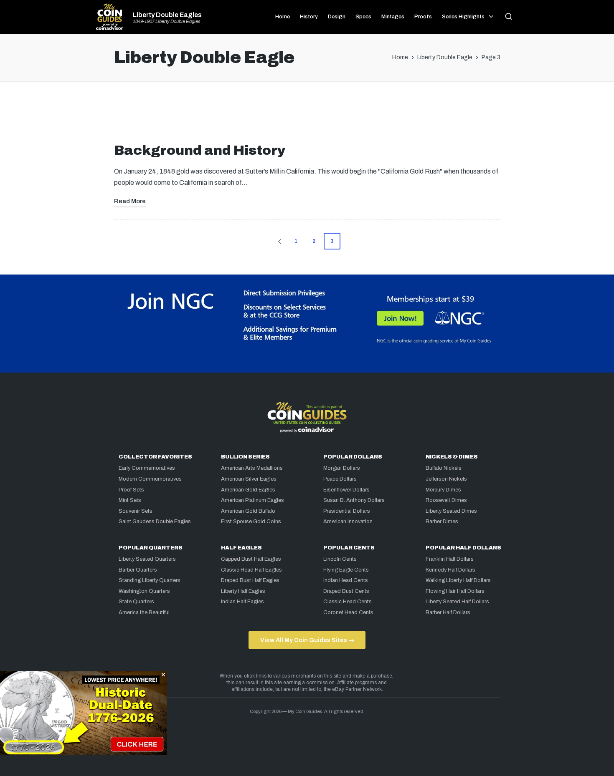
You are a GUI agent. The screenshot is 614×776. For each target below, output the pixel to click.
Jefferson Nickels (446, 479)
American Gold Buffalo (248, 511)
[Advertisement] (307, 115)
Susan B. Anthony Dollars (354, 500)
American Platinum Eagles (252, 500)
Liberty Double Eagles (167, 15)
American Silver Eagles (249, 479)
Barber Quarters (138, 570)
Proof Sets (131, 490)
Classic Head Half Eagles (251, 570)
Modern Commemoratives (150, 479)
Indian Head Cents (345, 580)
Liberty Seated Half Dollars (457, 602)
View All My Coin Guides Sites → (307, 640)
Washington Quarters (144, 591)
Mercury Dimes (443, 490)
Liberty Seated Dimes (451, 511)
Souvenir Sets (135, 511)
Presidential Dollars (346, 511)
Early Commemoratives (147, 468)
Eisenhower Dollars (346, 490)
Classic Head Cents (347, 602)
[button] (278, 241)
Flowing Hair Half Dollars (455, 591)
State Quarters (136, 602)
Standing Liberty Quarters (149, 580)
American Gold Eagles (248, 490)
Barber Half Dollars (448, 612)
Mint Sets (130, 500)
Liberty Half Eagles (243, 591)
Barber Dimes (442, 521)
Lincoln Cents (340, 559)
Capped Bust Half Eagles (251, 559)
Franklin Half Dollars (450, 559)
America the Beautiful (144, 612)
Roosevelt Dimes (446, 500)
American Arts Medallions (252, 468)
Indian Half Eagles (242, 602)
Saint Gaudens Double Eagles (155, 521)
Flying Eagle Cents (346, 570)
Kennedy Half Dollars (450, 570)
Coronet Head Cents (348, 612)
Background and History (200, 150)
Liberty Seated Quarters (147, 559)
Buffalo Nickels (444, 468)
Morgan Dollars (341, 468)
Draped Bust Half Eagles (250, 580)
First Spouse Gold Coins (251, 521)
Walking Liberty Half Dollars (458, 580)
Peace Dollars (340, 479)
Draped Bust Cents (346, 591)
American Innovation (348, 521)
